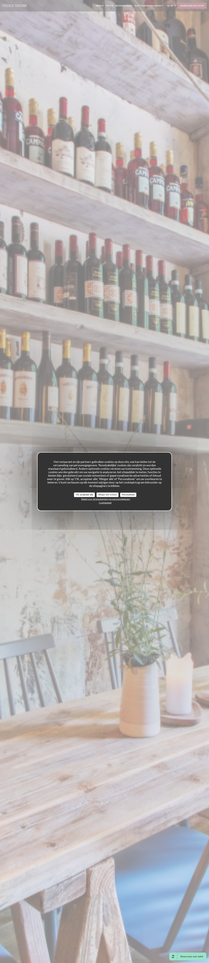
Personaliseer (128, 494)
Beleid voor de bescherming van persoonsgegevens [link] (105, 499)
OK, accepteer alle (84, 494)
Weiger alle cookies (107, 494)
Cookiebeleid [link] (105, 502)
